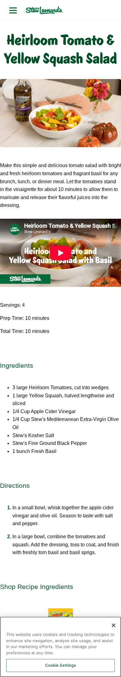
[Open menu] (13, 10)
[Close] (113, 625)
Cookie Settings (60, 665)
